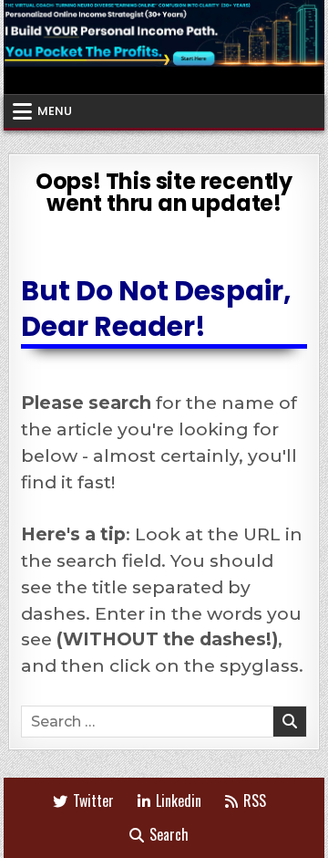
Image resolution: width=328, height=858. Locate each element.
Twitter (93, 800)
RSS (254, 800)
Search (169, 834)
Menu (54, 111)
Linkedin (178, 800)
